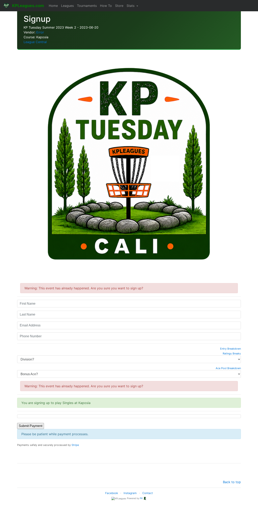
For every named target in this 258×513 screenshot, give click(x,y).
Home (53, 6)
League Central (35, 42)
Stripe (75, 445)
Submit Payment (30, 426)
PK (141, 498)
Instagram (130, 493)
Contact (147, 493)
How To (106, 6)
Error (40, 32)
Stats (131, 6)
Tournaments (87, 6)
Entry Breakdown (230, 348)
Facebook (111, 493)
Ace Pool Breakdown (228, 368)
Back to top (232, 482)
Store (119, 6)
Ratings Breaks (232, 353)
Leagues (67, 6)
